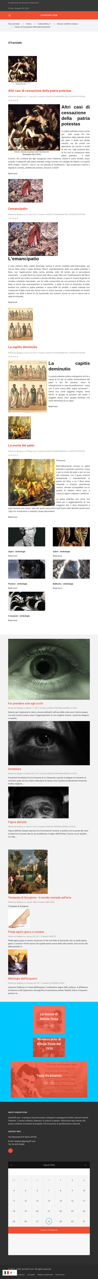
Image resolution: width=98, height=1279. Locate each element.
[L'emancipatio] (25, 190)
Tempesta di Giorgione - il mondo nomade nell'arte (39, 897)
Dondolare (14, 769)
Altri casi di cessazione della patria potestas (39, 91)
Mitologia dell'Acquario (22, 978)
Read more (12, 173)
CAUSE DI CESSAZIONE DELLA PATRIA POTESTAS (65, 96)
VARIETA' (52, 936)
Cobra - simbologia (61, 551)
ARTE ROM (50, 902)
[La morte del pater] (19, 428)
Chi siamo (31, 1275)
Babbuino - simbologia (63, 584)
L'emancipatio (18, 208)
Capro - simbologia (16, 551)
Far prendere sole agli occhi (25, 703)
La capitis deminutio (22, 347)
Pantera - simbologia (17, 584)
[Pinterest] (10, 1150)
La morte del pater (21, 445)
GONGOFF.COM (49, 15)
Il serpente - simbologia (19, 616)
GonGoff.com (28, 1269)
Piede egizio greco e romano (26, 931)
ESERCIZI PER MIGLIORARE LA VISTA (62, 708)
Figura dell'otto (17, 822)
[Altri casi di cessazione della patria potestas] (22, 70)
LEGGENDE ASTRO (56, 983)
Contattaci (59, 1275)
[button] (9, 15)
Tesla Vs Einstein (49, 1076)
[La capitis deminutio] (20, 324)
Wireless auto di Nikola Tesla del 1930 (49, 1043)
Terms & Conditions (45, 1275)
